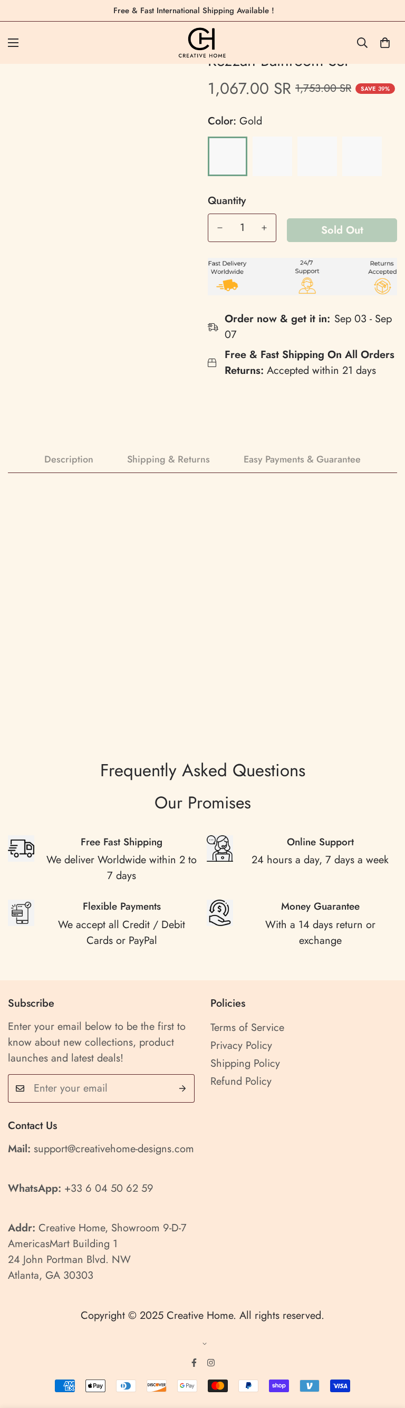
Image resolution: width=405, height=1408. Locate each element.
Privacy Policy (241, 1045)
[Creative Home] (202, 43)
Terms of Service (247, 1027)
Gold (227, 156)
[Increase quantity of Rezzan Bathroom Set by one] (264, 228)
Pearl (272, 156)
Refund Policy (241, 1081)
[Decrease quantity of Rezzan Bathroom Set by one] (220, 228)
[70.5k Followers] (210, 1362)
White (362, 156)
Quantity (227, 201)
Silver (317, 156)
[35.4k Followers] (194, 1362)
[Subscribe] (183, 1088)
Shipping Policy (245, 1063)
